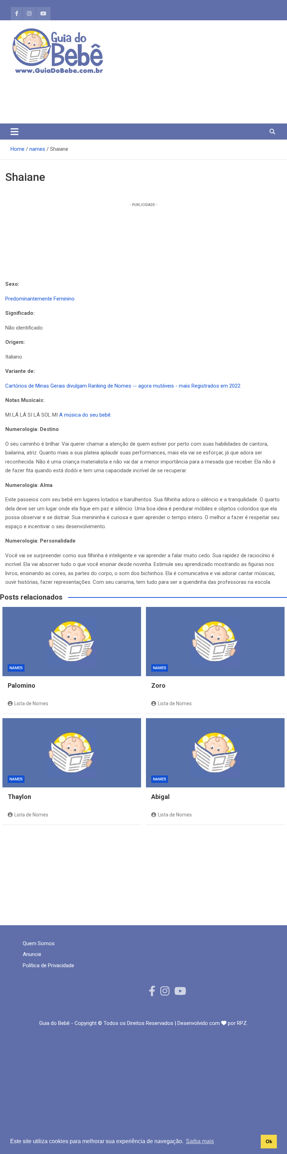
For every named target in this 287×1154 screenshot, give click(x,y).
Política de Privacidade (48, 965)
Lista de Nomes (31, 703)
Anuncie (32, 954)
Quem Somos (39, 943)
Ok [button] (269, 1141)
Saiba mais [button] (200, 1141)
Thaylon (19, 796)
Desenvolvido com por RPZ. (212, 1023)
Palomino (21, 685)
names (16, 668)
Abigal (160, 796)
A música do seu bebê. (85, 415)
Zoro (158, 685)
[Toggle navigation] (14, 131)
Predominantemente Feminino (40, 299)
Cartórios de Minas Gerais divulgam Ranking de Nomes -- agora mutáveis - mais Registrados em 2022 (122, 386)
